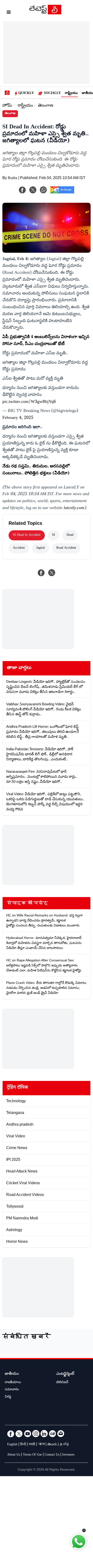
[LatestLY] (45, 13)
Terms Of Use (32, 1455)
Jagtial (40, 548)
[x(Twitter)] (32, 189)
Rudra (12, 178)
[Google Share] (62, 193)
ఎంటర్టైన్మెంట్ (65, 1374)
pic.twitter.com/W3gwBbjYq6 (29, 402)
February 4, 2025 (17, 418)
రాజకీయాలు (13, 1382)
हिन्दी (23, 1444)
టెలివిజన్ (62, 1382)
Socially (52, 93)
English (12, 1444)
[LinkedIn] (44, 1433)
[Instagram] (35, 1433)
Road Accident (66, 548)
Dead (70, 535)
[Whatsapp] (43, 189)
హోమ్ (7, 106)
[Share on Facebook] (41, 572)
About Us (13, 1455)
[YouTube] (27, 1433)
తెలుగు (52, 1444)
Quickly (26, 93)
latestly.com (74, 508)
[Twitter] (19, 1433)
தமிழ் (65, 1444)
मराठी (32, 1444)
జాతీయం (12, 1374)
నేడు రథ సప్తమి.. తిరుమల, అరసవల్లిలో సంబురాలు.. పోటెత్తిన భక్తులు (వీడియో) (36, 470)
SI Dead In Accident (27, 535)
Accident (19, 548)
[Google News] (52, 1433)
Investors (68, 1455)
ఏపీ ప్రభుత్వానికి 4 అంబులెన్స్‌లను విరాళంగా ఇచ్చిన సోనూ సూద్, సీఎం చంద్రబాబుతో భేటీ (45, 341)
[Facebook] (22, 189)
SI (53, 535)
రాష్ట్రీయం (71, 93)
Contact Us (52, 1455)
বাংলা (41, 1444)
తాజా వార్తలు (19, 668)
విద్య (8, 1397)
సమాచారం (12, 1389)
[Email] (60, 1433)
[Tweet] (51, 572)
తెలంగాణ (45, 106)
